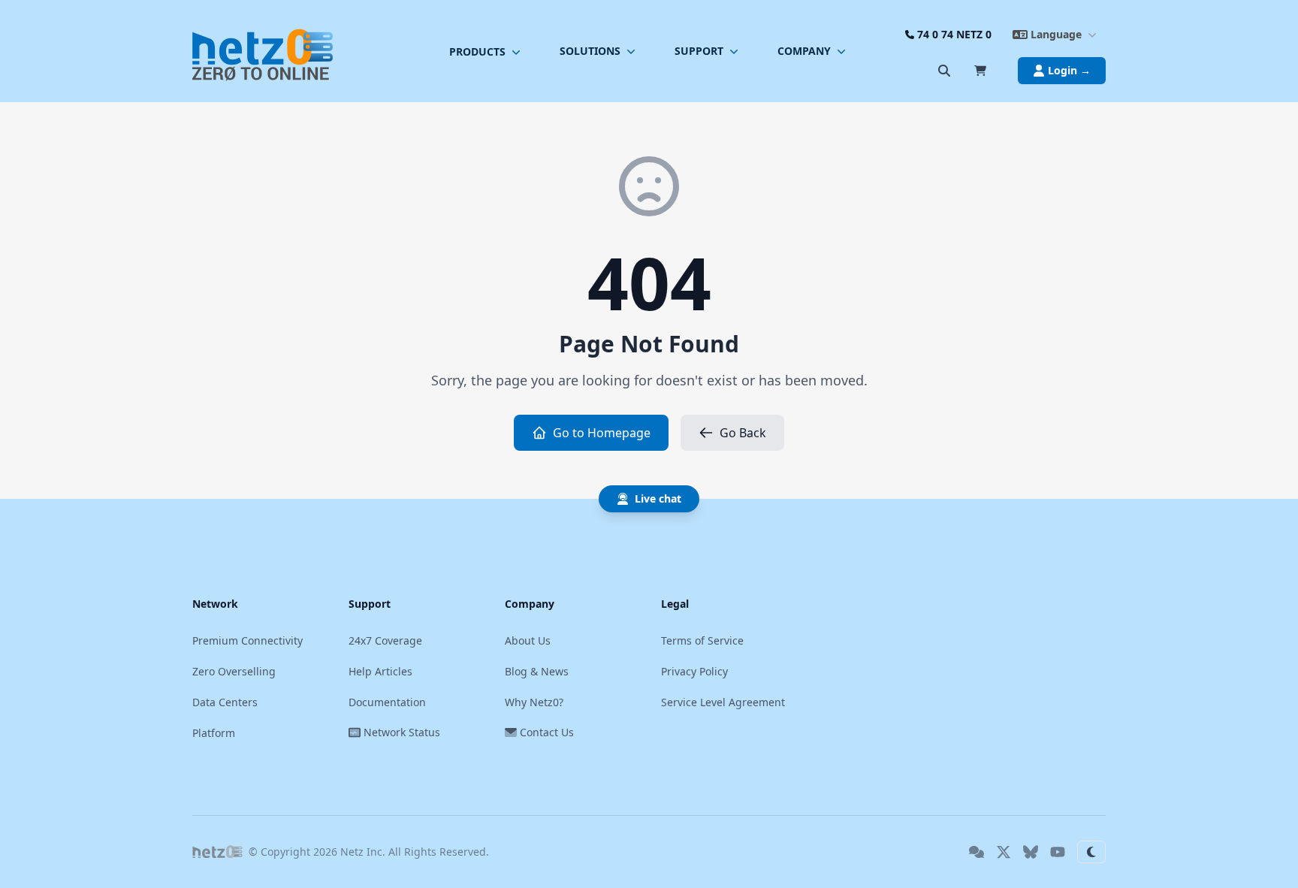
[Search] (944, 71)
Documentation (387, 702)
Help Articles (380, 671)
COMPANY (804, 51)
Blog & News (537, 671)
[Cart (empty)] (980, 71)
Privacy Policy (694, 671)
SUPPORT (699, 51)
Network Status (402, 732)
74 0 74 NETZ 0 (954, 34)
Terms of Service (702, 640)
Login (1069, 70)
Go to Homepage (602, 432)
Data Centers (225, 702)
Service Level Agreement (723, 702)
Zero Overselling (234, 671)
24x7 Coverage (385, 640)
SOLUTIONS (590, 51)
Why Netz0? (534, 702)
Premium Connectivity (247, 640)
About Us (528, 640)
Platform (213, 733)
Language (1056, 34)
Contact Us (547, 732)
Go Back (743, 432)
